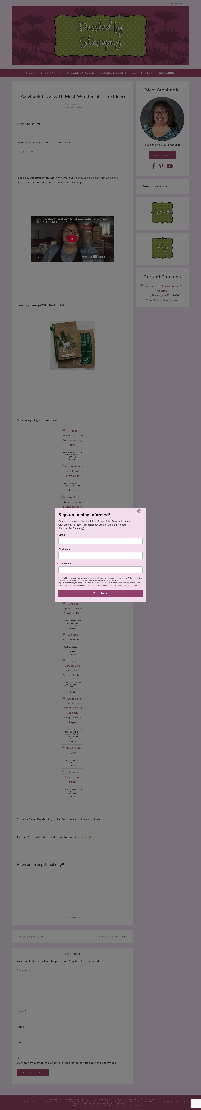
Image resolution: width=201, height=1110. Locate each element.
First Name (64, 549)
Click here (100, 593)
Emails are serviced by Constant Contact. (124, 585)
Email (61, 535)
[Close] (138, 511)
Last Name (64, 563)
